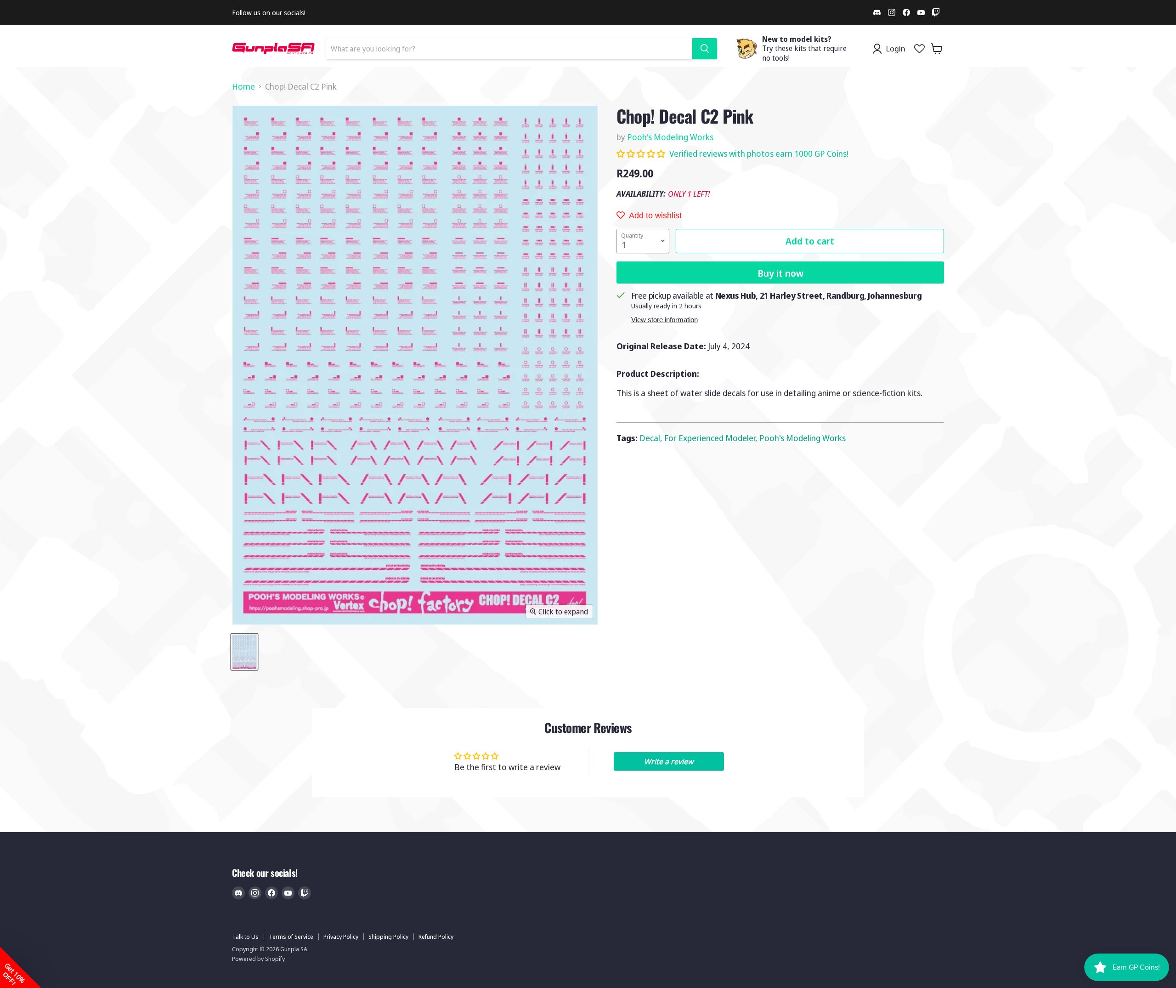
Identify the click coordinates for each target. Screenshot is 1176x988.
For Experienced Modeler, (711, 437)
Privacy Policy (340, 936)
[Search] (704, 48)
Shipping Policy (388, 936)
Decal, (651, 437)
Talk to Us (245, 936)
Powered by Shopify (258, 958)
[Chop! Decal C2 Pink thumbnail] (244, 652)
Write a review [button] (668, 761)
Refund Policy (435, 936)
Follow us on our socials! (268, 13)
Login (895, 48)
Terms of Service (291, 936)
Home (243, 86)
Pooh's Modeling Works (670, 136)
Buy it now (780, 273)
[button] (641, 153)
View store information (664, 320)
